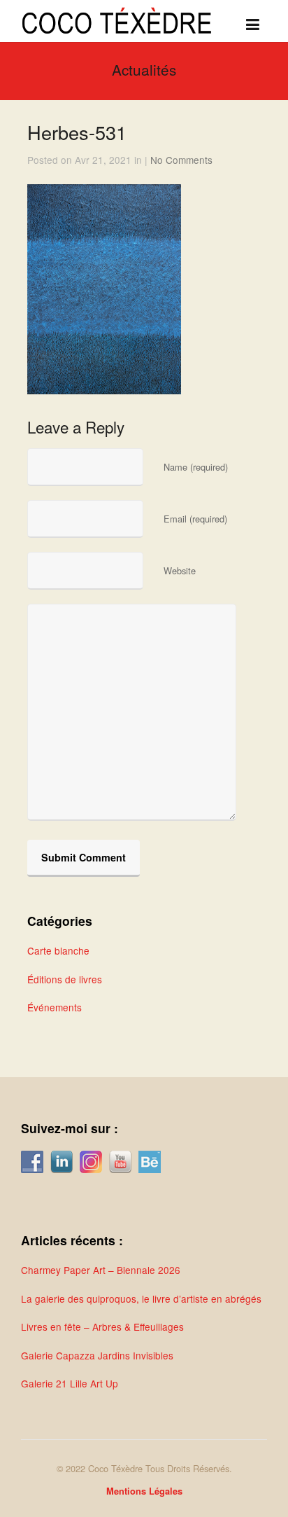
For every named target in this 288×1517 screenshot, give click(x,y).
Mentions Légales (144, 1491)
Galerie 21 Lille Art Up (69, 1383)
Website (180, 570)
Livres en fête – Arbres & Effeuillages (102, 1326)
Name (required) (196, 466)
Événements (54, 1007)
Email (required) (195, 518)
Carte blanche (58, 950)
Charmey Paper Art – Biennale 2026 (100, 1270)
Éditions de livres (64, 979)
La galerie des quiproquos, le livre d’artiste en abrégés (141, 1298)
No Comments (181, 160)
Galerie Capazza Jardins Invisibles (97, 1355)
